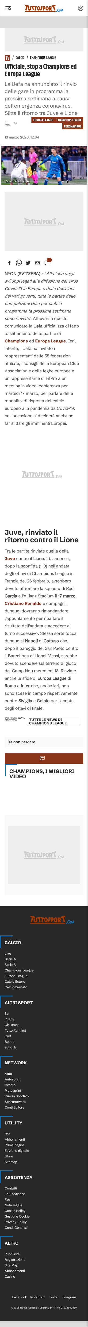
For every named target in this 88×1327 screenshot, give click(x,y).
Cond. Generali (16, 1227)
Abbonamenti (15, 1139)
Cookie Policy (15, 1211)
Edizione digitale (17, 1151)
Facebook (19, 1297)
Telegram (69, 1297)
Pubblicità (12, 1254)
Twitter (54, 1297)
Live (8, 953)
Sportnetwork (15, 1102)
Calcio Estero (15, 981)
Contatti (11, 1188)
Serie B (10, 965)
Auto (8, 1074)
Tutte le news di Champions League (48, 721)
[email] (37, 263)
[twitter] (28, 263)
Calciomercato (16, 987)
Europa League (43, 120)
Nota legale (13, 1205)
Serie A (10, 959)
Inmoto (10, 1085)
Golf (8, 1036)
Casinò (10, 1276)
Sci (7, 1013)
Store (9, 1156)
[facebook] (9, 263)
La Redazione (15, 1194)
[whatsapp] (18, 263)
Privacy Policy (16, 1222)
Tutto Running (15, 1030)
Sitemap (11, 1162)
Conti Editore (14, 1107)
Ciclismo (11, 1025)
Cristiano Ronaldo (23, 603)
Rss (7, 1134)
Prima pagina (15, 1145)
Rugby (9, 1019)
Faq (7, 1199)
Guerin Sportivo (17, 1096)
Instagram (37, 1297)
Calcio (20, 58)
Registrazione (15, 1260)
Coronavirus (72, 126)
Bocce (9, 1042)
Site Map (11, 1265)
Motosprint (13, 1090)
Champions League (43, 58)
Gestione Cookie (17, 1216)
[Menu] (8, 8)
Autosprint (13, 1079)
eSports (11, 1047)
